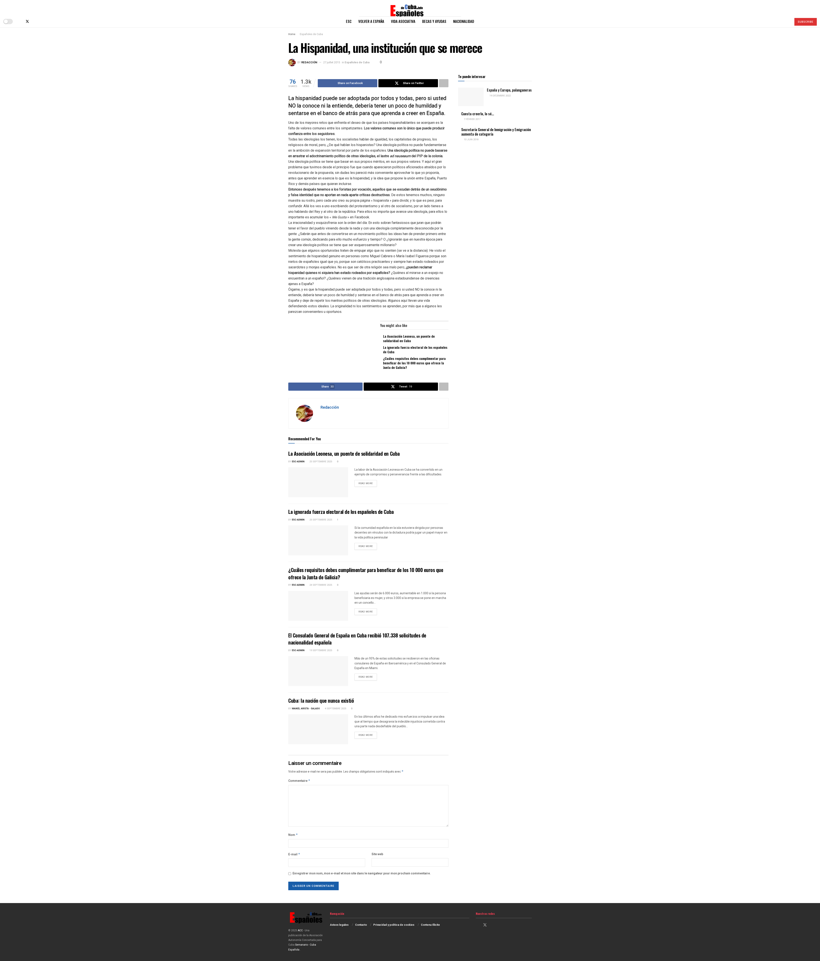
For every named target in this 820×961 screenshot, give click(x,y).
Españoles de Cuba (311, 34)
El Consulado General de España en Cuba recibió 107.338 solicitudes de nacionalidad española (357, 638)
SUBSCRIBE (805, 22)
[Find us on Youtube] (41, 21)
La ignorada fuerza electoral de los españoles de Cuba (415, 349)
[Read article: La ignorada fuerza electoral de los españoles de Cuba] (318, 540)
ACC (300, 930)
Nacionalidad (463, 21)
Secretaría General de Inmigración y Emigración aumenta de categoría (496, 132)
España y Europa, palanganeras (509, 90)
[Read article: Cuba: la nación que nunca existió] (318, 729)
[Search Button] (786, 21)
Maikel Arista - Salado (306, 708)
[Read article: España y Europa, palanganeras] (471, 97)
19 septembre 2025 (320, 650)
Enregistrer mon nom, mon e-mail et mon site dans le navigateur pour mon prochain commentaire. (362, 873)
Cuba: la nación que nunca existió (321, 700)
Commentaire (299, 781)
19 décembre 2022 (500, 96)
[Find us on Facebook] (20, 21)
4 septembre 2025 (335, 708)
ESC (348, 21)
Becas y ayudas (434, 21)
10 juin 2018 (470, 139)
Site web (377, 854)
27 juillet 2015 (331, 62)
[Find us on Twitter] (27, 21)
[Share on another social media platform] (443, 83)
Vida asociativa (403, 21)
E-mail (294, 854)
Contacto (361, 925)
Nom (293, 835)
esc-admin (298, 461)
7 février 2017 (471, 119)
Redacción (309, 62)
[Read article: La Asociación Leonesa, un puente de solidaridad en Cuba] (318, 482)
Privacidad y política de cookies (393, 925)
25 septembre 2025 (320, 461)
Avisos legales (339, 925)
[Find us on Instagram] (34, 21)
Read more (368, 483)
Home (291, 34)
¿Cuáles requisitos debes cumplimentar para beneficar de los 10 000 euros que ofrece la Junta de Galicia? (414, 363)
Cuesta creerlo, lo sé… (477, 113)
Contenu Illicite (430, 925)
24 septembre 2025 (320, 585)
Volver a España (371, 21)
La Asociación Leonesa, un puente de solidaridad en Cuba (409, 338)
